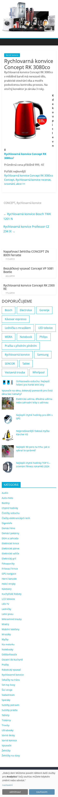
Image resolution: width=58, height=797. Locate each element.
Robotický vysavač (11, 669)
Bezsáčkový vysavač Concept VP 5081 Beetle (28, 270)
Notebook (26, 337)
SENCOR (10, 363)
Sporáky (6, 700)
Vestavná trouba (15, 372)
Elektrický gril (9, 558)
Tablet (26, 363)
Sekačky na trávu (11, 679)
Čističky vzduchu (11, 513)
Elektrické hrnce (10, 543)
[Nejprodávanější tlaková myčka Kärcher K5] (8, 436)
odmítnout (15, 791)
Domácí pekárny (10, 533)
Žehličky (6, 750)
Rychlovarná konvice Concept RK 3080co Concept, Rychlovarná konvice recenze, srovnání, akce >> (28, 180)
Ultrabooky (7, 730)
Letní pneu (7, 614)
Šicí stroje (7, 689)
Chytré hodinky (10, 508)
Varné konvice (12, 55)
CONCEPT (9, 203)
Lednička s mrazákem (18, 328)
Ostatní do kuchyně (12, 659)
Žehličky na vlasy (11, 755)
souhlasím (41, 791)
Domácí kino (8, 528)
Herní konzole (9, 578)
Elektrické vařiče (10, 553)
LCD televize (8, 598)
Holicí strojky (8, 583)
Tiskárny (6, 720)
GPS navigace (9, 573)
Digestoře (7, 523)
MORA (8, 337)
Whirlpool (38, 372)
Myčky (5, 639)
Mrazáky (6, 634)
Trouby (5, 725)
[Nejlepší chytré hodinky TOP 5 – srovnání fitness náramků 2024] (8, 468)
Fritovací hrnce (10, 568)
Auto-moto (7, 497)
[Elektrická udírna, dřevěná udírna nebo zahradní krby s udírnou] (8, 404)
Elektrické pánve (10, 548)
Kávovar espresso (15, 319)
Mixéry (5, 624)
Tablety (5, 715)
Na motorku (8, 644)
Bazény (6, 503)
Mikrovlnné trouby (12, 619)
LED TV (5, 604)
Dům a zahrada (10, 538)
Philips (43, 337)
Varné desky (8, 735)
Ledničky (6, 609)
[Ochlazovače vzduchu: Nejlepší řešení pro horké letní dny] (8, 384)
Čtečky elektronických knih (16, 518)
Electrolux (26, 310)
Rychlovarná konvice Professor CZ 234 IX (26, 229)
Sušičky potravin (10, 705)
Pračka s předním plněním (21, 346)
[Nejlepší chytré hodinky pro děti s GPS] (8, 420)
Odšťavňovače (9, 654)
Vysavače (6, 745)
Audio (5, 492)
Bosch (8, 310)
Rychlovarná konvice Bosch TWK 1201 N (27, 216)
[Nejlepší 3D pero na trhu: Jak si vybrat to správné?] (8, 452)
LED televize (45, 328)
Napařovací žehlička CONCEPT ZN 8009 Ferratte (26, 253)
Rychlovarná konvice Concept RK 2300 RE (29, 287)
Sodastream (8, 694)
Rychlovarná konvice (29, 203)
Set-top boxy (8, 684)
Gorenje (44, 310)
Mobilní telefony (10, 629)
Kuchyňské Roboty (11, 593)
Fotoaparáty (8, 563)
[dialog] (29, 783)
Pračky (5, 664)
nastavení (7, 785)
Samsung (42, 354)
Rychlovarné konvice (13, 674)
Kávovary (6, 588)
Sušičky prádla (9, 710)
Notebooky (7, 649)
